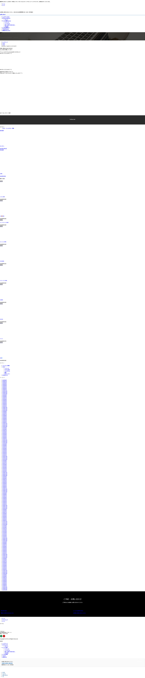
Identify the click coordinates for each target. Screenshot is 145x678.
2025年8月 (4, 396)
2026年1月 (4, 389)
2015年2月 (4, 568)
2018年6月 (4, 513)
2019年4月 (4, 500)
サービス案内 (5, 647)
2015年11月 (4, 555)
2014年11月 (4, 572)
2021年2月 (4, 470)
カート (3, 5)
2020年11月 (4, 474)
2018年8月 (4, 510)
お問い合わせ (2, 14)
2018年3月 (4, 517)
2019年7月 (4, 495)
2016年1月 (4, 553)
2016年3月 (4, 550)
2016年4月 (4, 549)
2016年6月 (4, 546)
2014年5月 (4, 580)
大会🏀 (2, 216)
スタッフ (6, 19)
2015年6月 (4, 562)
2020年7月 (4, 479)
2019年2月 (4, 502)
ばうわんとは (5, 644)
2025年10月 (4, 393)
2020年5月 (4, 482)
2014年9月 (4, 574)
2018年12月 (4, 505)
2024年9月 (4, 411)
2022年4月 (4, 451)
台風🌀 (1, 357)
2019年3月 (4, 501)
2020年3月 (4, 485)
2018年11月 (4, 506)
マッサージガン (3, 280)
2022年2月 (4, 453)
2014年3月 (4, 583)
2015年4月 (4, 565)
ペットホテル (7, 23)
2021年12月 (4, 456)
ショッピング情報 (6, 365)
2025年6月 (4, 399)
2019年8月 (4, 494)
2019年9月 (4, 493)
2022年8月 (4, 445)
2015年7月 (4, 561)
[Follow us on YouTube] (4, 636)
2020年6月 (4, 481)
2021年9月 (4, 460)
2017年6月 (4, 530)
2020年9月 (4, 476)
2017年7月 (4, 528)
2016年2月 (4, 551)
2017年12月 (4, 521)
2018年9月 (4, 509)
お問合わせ (4, 657)
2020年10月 (4, 475)
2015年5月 (4, 564)
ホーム (3, 4)
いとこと (1, 338)
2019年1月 (4, 504)
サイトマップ (5, 619)
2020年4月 (4, 483)
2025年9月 (4, 395)
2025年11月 (4, 392)
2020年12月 (4, 472)
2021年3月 (4, 468)
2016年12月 (4, 538)
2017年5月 (4, 531)
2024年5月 (4, 417)
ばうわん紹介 (7, 369)
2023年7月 (4, 430)
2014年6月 (4, 579)
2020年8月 (4, 478)
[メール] (1, 636)
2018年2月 (4, 519)
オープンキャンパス (4, 222)
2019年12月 (4, 489)
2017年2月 (4, 535)
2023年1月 (4, 438)
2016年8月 (4, 543)
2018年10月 (4, 508)
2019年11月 (4, 490)
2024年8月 (4, 412)
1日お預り (7, 26)
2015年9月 (4, 558)
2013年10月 (4, 589)
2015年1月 (4, 569)
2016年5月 (4, 547)
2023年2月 (4, 437)
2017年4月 (4, 532)
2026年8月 (4, 380)
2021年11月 (4, 457)
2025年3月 (4, 403)
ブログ (3, 128)
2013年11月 (4, 588)
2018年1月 (4, 520)
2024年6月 (4, 415)
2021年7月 (4, 463)
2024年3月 (4, 419)
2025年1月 (4, 406)
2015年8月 (4, 559)
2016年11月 (4, 539)
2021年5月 (4, 466)
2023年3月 (4, 436)
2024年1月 (4, 422)
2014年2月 (4, 584)
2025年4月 (4, 402)
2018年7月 (4, 512)
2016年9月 (4, 542)
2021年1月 (4, 471)
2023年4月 (4, 434)
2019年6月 (4, 497)
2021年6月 (4, 464)
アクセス (4, 655)
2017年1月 (4, 536)
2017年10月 (4, 524)
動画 (13, 128)
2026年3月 (4, 387)
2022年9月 (4, 444)
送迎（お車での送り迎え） (10, 25)
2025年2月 (4, 404)
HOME (3, 672)
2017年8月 (4, 527)
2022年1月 (4, 455)
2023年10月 (4, 426)
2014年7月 (4, 577)
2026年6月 (4, 382)
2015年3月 (4, 566)
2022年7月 (4, 446)
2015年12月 (4, 554)
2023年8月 (4, 429)
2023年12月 (4, 423)
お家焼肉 (1, 299)
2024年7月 (4, 414)
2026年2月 (4, 388)
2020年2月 (4, 486)
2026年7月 (4, 381)
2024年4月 (4, 418)
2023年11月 (4, 425)
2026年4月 (4, 385)
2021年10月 (4, 459)
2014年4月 (4, 581)
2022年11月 (4, 441)
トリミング (7, 22)
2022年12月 (4, 440)
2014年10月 (4, 573)
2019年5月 (4, 498)
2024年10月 (4, 410)
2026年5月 (4, 384)
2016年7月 (4, 544)
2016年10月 (4, 540)
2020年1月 (4, 487)
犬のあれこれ (5, 375)
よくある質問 (5, 654)
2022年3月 (4, 452)
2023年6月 (4, 432)
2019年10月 (4, 491)
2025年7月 (4, 397)
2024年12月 (4, 407)
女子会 (2, 261)
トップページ (5, 643)
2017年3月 (4, 534)
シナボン (2, 196)
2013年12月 (4, 587)
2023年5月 (4, 433)
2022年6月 (4, 448)
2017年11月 (4, 523)
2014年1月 (4, 585)
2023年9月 (4, 427)
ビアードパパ (3, 241)
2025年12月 (4, 391)
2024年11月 (4, 408)
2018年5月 (4, 515)
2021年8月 (4, 461)
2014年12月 (4, 570)
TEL (3, 676)
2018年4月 (4, 516)
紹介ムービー (7, 373)
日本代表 (1, 319)
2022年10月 (4, 442)
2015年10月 (4, 557)
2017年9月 (4, 525)
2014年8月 (4, 576)
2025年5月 (4, 400)
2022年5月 (4, 449)
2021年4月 (4, 467)
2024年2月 (4, 421)
